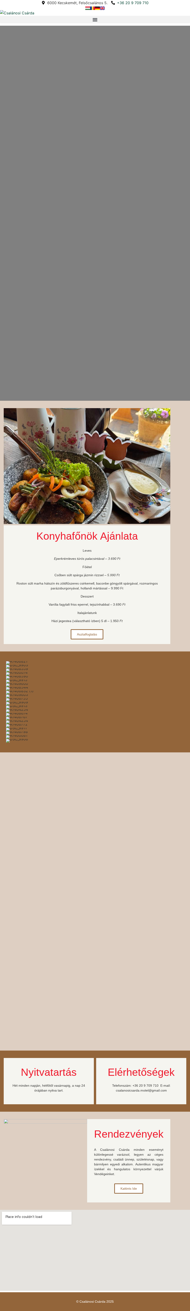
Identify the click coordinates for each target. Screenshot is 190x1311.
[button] (95, 19)
